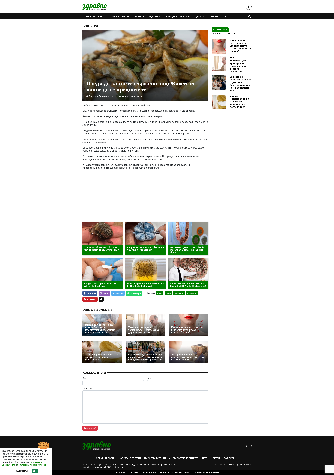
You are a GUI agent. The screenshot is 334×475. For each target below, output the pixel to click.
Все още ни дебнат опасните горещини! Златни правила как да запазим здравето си (145, 357)
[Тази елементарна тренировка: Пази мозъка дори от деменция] (145, 325)
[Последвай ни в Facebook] (249, 7)
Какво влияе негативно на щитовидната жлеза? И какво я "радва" (187, 330)
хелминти (191, 293)
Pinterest (91, 299)
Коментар (87, 388)
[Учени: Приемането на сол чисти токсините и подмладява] (102, 352)
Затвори (22, 470)
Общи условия (149, 473)
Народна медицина (147, 16)
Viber (106, 293)
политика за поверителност (31, 465)
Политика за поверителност (175, 473)
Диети (200, 16)
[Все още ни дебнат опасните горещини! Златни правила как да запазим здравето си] (145, 352)
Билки (214, 16)
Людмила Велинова (98, 96)
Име (85, 378)
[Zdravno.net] (96, 445)
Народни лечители (178, 16)
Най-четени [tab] (220, 29)
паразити (179, 293)
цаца (168, 293)
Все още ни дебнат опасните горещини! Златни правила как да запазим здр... (240, 83)
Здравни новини (92, 16)
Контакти (133, 473)
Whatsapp (135, 293)
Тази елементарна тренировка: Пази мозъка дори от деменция (143, 330)
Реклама (120, 473)
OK (35, 470)
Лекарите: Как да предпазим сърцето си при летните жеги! (188, 357)
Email (149, 378)
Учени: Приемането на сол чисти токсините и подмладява (101, 357)
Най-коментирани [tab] (224, 33)
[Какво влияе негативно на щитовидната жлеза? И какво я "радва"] (188, 325)
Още (226, 16)
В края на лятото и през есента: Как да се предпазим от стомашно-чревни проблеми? (100, 329)
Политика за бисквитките (207, 473)
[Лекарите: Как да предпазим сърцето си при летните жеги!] (188, 352)
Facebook (91, 293)
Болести (90, 26)
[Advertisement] (113, 201)
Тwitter (119, 293)
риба (159, 293)
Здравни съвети (118, 16)
